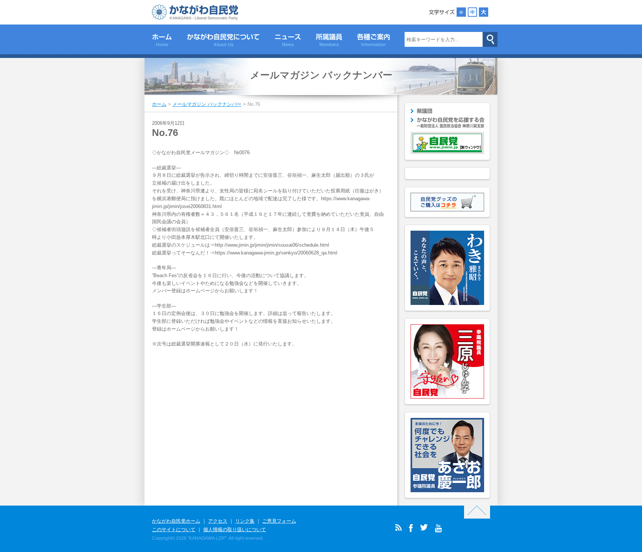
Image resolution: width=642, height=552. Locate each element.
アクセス (217, 521)
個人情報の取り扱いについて (234, 529)
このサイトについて (173, 529)
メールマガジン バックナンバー (321, 75)
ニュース (287, 41)
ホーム (162, 41)
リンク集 (244, 521)
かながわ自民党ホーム (176, 521)
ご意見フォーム (279, 521)
